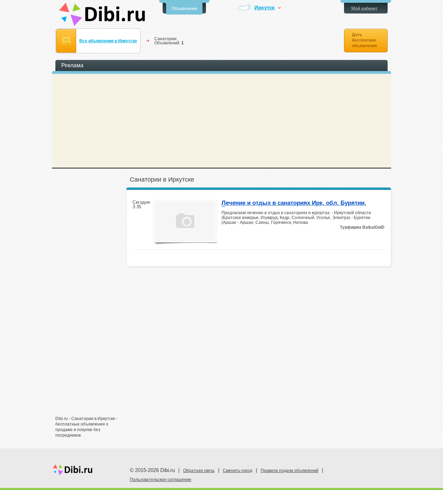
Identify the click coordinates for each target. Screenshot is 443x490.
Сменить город (237, 470)
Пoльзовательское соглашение (160, 479)
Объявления (184, 8)
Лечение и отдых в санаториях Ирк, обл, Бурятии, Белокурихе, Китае (294, 203)
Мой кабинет (364, 8)
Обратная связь (199, 470)
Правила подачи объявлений (289, 470)
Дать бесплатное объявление (364, 40)
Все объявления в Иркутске (108, 40)
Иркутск (264, 7)
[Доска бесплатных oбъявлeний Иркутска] (102, 14)
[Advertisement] (90, 304)
